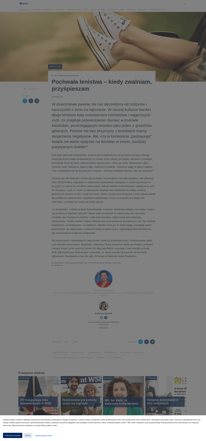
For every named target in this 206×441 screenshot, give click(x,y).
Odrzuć (28, 435)
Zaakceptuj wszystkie (13, 435)
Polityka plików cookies (43, 435)
